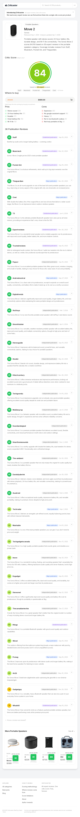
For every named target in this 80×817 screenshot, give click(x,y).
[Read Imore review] (40, 562)
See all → (71, 731)
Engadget (16, 576)
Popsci (15, 262)
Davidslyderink (19, 474)
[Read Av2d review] (40, 676)
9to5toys (16, 310)
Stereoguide (18, 343)
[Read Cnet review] (40, 200)
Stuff (15, 137)
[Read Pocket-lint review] (40, 168)
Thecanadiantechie (21, 608)
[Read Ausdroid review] (40, 496)
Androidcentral (19, 278)
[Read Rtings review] (40, 628)
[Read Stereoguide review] (40, 346)
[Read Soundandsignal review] (40, 429)
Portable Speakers (32, 24)
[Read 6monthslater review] (40, 328)
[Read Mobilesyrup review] (40, 413)
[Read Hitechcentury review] (40, 379)
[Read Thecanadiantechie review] (40, 611)
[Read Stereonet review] (40, 595)
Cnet (15, 197)
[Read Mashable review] (40, 528)
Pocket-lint (17, 165)
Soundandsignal (19, 426)
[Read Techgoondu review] (40, 396)
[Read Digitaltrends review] (40, 297)
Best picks (6, 790)
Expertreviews (18, 230)
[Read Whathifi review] (40, 708)
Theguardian (18, 181)
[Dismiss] (73, 12)
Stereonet (17, 592)
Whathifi (16, 706)
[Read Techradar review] (40, 512)
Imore (15, 558)
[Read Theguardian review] (40, 184)
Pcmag (15, 657)
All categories (7, 786)
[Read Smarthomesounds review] (40, 445)
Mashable (17, 525)
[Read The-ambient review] (40, 461)
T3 (14, 213)
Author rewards (27, 802)
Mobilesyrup (18, 410)
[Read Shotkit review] (40, 362)
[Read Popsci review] (40, 265)
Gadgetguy (17, 689)
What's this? (21, 58)
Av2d (15, 673)
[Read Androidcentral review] (40, 281)
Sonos (26, 33)
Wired (15, 641)
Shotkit (15, 359)
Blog (4, 793)
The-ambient (18, 458)
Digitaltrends (18, 294)
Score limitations (27, 796)
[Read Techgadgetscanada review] (40, 544)
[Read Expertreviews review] (40, 233)
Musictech (17, 151)
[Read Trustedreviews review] (40, 249)
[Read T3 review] (40, 216)
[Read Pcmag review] (40, 660)
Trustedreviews (19, 246)
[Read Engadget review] (40, 579)
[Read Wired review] (40, 644)
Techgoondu (18, 394)
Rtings (15, 625)
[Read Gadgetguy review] (40, 692)
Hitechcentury (18, 375)
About (24, 799)
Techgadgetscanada (21, 542)
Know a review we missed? (16, 720)
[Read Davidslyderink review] (40, 478)
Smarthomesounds (20, 442)
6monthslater (18, 324)
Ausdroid (16, 493)
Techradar (17, 509)
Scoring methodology (29, 786)
